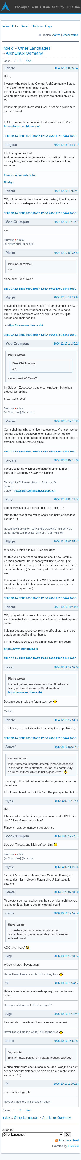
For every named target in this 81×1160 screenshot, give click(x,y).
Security (58, 7)
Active (56, 34)
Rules (15, 26)
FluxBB (73, 1146)
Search (25, 26)
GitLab (45, 7)
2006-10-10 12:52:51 (66, 913)
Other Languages (34, 48)
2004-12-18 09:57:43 (66, 541)
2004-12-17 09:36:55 (66, 252)
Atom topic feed (69, 1140)
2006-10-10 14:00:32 (66, 1083)
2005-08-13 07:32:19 (66, 747)
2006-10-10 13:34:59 (66, 983)
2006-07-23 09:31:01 (66, 892)
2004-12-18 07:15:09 (66, 460)
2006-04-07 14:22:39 (66, 867)
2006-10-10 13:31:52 (66, 956)
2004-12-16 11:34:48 (66, 144)
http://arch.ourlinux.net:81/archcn (34, 490)
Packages (22, 7)
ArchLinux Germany (24, 53)
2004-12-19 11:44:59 (66, 607)
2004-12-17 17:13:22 (66, 421)
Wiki (35, 7)
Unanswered (70, 34)
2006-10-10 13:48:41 (66, 1014)
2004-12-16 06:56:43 (66, 68)
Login (48, 26)
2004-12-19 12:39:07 (66, 667)
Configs (8, 182)
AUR (69, 7)
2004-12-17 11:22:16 (66, 297)
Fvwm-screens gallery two (20, 175)
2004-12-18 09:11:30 (66, 499)
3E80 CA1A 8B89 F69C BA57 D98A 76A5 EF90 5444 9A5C (40, 136)
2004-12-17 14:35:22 (66, 343)
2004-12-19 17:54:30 (66, 720)
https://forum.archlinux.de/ (22, 126)
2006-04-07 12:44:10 (66, 836)
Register (37, 26)
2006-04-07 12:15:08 (66, 801)
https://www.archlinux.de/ (21, 648)
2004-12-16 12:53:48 (66, 191)
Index (5, 26)
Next (28, 60)
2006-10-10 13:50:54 (66, 1040)
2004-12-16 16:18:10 (66, 221)
